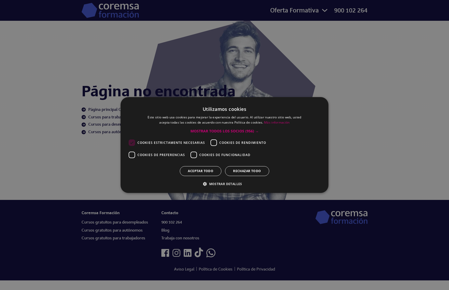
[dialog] (224, 145)
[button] (224, 131)
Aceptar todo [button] (200, 171)
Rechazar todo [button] (247, 171)
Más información (277, 122)
